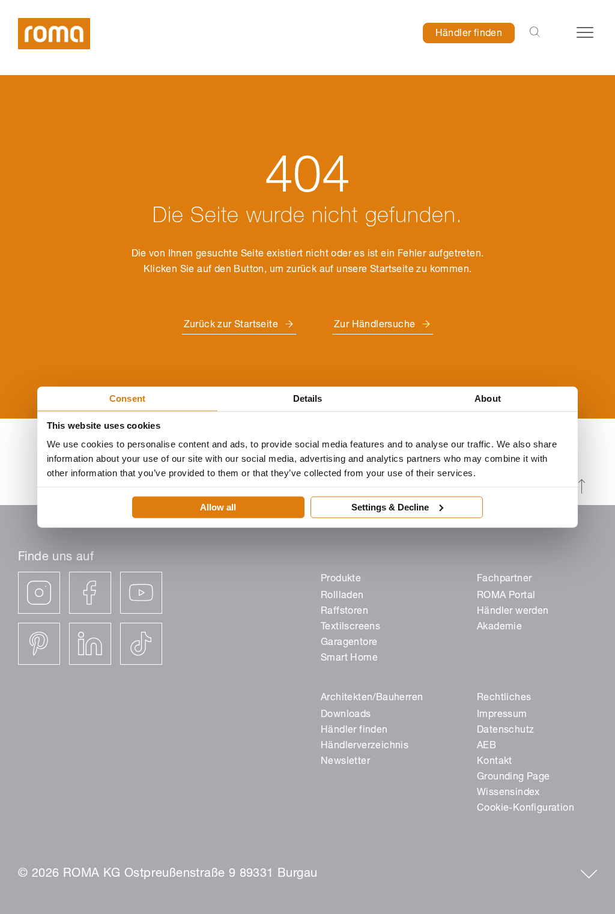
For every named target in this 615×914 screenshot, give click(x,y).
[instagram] (39, 593)
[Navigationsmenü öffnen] (585, 32)
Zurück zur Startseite (231, 325)
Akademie (499, 627)
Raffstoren (344, 612)
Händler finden (469, 34)
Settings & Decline (390, 506)
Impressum (502, 715)
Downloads (346, 715)
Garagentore (349, 643)
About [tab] (487, 398)
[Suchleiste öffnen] (535, 33)
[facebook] (90, 593)
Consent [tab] (127, 398)
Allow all (218, 506)
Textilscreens (350, 627)
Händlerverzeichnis (364, 746)
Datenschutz (505, 731)
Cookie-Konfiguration (525, 809)
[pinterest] (39, 644)
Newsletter (345, 762)
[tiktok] (141, 644)
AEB (486, 746)
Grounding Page (513, 777)
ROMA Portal (506, 596)
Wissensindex (508, 793)
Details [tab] (308, 398)
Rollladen (342, 596)
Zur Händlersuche (374, 325)
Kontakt (494, 762)
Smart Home (349, 659)
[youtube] (141, 593)
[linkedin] (90, 644)
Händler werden (513, 612)
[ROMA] (54, 34)
